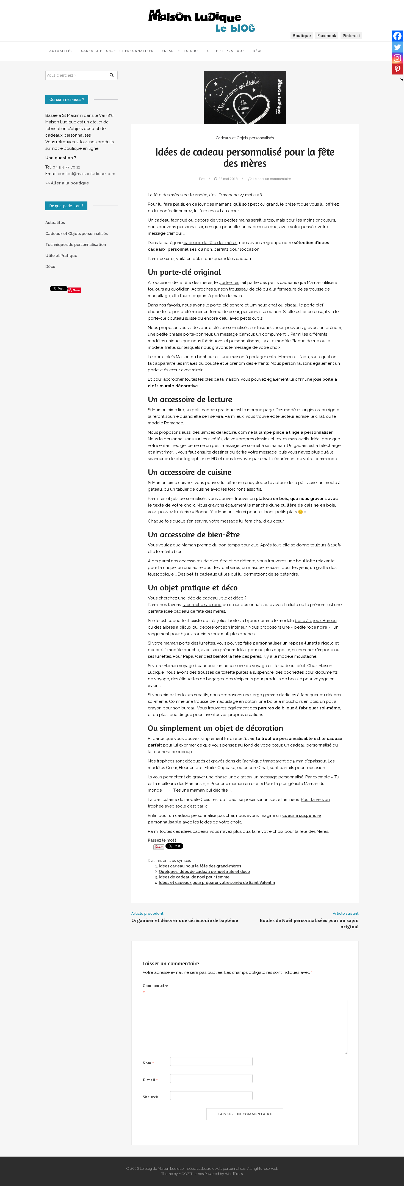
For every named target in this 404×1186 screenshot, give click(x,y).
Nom (148, 1063)
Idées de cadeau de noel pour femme (194, 877)
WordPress (234, 1174)
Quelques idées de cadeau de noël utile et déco (204, 871)
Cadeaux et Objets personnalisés (117, 51)
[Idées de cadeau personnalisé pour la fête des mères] (245, 97)
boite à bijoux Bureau (316, 620)
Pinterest (351, 36)
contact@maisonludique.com (87, 173)
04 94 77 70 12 (66, 167)
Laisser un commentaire (272, 179)
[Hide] (402, 80)
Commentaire (155, 989)
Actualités (61, 51)
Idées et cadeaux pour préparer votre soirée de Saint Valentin (217, 882)
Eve (201, 179)
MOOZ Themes (191, 1174)
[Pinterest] (397, 68)
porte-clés (229, 282)
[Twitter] (397, 47)
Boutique (302, 36)
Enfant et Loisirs (180, 51)
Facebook (326, 36)
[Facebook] (397, 36)
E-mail (150, 1080)
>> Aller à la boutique (67, 183)
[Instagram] (397, 57)
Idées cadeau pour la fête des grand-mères (200, 866)
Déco (258, 51)
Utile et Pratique (226, 51)
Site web (150, 1097)
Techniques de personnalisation (75, 244)
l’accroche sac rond (202, 604)
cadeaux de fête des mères (210, 242)
